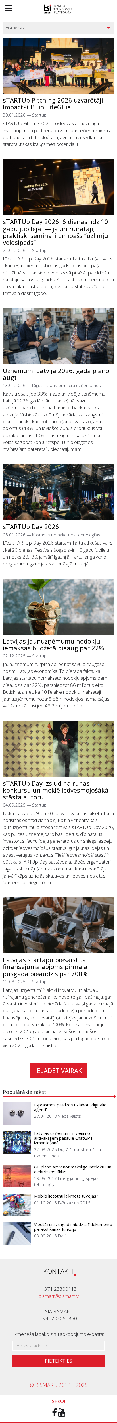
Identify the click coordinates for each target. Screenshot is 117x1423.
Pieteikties (58, 1360)
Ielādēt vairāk (58, 1070)
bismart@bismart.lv (59, 1296)
